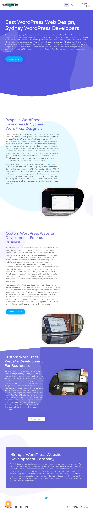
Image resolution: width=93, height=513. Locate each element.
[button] (66, 5)
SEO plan (47, 164)
